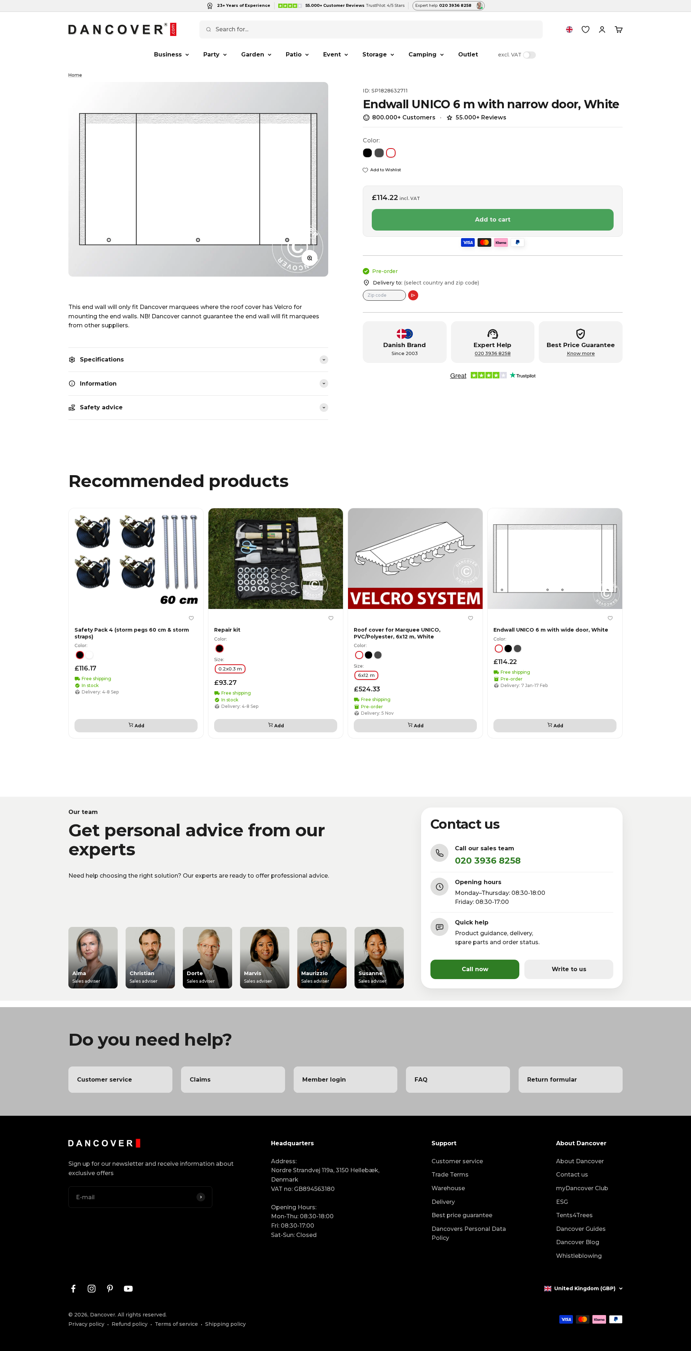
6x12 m (366, 675)
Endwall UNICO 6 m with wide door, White (550, 630)
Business (168, 54)
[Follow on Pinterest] (110, 1288)
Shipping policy (225, 1324)
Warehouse (448, 1188)
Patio (294, 54)
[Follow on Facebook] (73, 1288)
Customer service (457, 1161)
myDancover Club (582, 1188)
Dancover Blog (577, 1242)
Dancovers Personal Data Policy (469, 1233)
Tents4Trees (574, 1215)
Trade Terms (450, 1174)
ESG (562, 1201)
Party (211, 54)
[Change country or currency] (569, 29)
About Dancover (580, 1161)
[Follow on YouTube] (128, 1288)
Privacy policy (86, 1324)
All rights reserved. (142, 1314)
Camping (422, 54)
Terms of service (176, 1324)
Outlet (468, 54)
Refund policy (130, 1324)
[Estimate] (413, 295)
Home (75, 75)
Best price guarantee (462, 1215)
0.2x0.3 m (230, 669)
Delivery (443, 1201)
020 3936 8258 (493, 353)
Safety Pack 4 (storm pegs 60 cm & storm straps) (131, 633)
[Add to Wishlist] (191, 618)
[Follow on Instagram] (91, 1288)
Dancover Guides (581, 1228)
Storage (374, 54)
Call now (475, 969)
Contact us (572, 1174)
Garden (252, 54)
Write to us (569, 969)
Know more (581, 353)
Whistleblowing (579, 1255)
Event (332, 54)
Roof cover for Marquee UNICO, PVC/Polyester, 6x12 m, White (397, 633)
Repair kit (227, 630)
